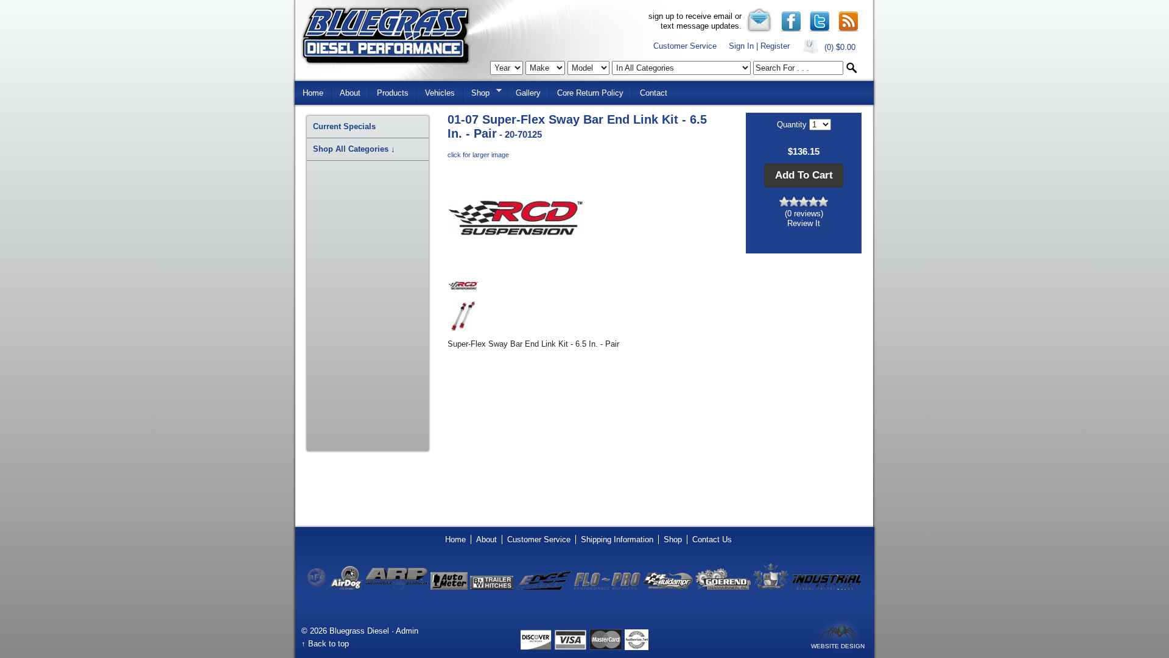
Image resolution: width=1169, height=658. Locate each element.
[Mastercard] (605, 647)
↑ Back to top (325, 643)
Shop (476, 92)
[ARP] (397, 587)
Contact (653, 92)
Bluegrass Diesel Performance (386, 35)
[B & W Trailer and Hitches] (491, 587)
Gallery (528, 92)
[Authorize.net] (636, 647)
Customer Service (685, 46)
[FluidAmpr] (668, 587)
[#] (791, 29)
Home (313, 92)
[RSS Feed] (848, 29)
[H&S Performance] (770, 587)
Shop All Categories (354, 149)
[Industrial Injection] (826, 587)
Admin (407, 630)
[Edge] (544, 587)
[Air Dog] (346, 587)
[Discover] (536, 647)
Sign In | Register (759, 46)
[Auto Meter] (449, 587)
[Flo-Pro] (607, 587)
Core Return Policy (590, 92)
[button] (804, 175)
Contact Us (712, 539)
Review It (803, 223)
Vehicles (440, 92)
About (350, 92)
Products (393, 92)
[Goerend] (723, 587)
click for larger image (478, 154)
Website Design (838, 646)
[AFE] (317, 587)
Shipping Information (617, 539)
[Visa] (570, 647)
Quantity (793, 124)
